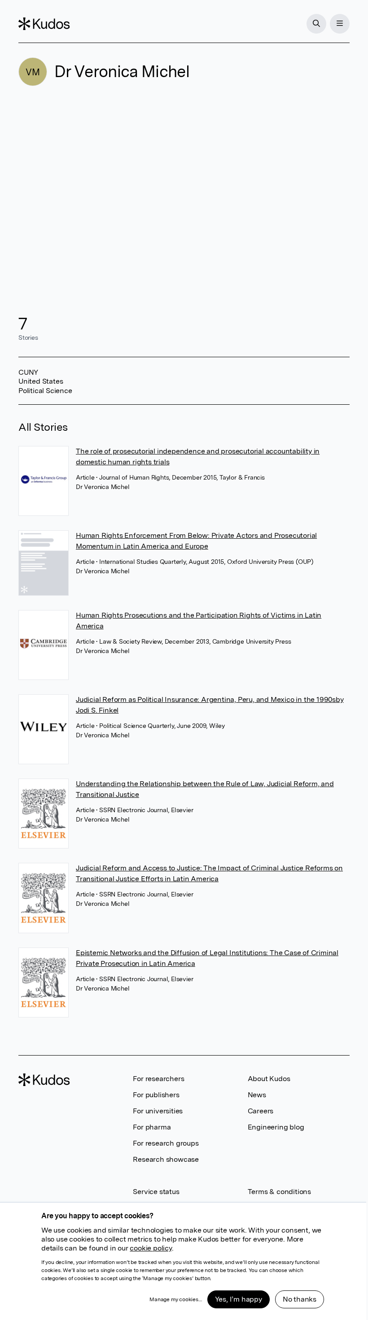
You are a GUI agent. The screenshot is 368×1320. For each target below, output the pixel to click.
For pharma (152, 1127)
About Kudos (269, 1078)
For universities (158, 1111)
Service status (156, 1191)
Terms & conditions (279, 1191)
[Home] (44, 23)
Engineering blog (276, 1127)
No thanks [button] (299, 1299)
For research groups (165, 1143)
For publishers (156, 1095)
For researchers (158, 1078)
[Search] (316, 24)
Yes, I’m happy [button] (238, 1299)
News (257, 1095)
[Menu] (340, 24)
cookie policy (150, 1248)
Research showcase (166, 1159)
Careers (261, 1111)
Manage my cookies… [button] (175, 1299)
